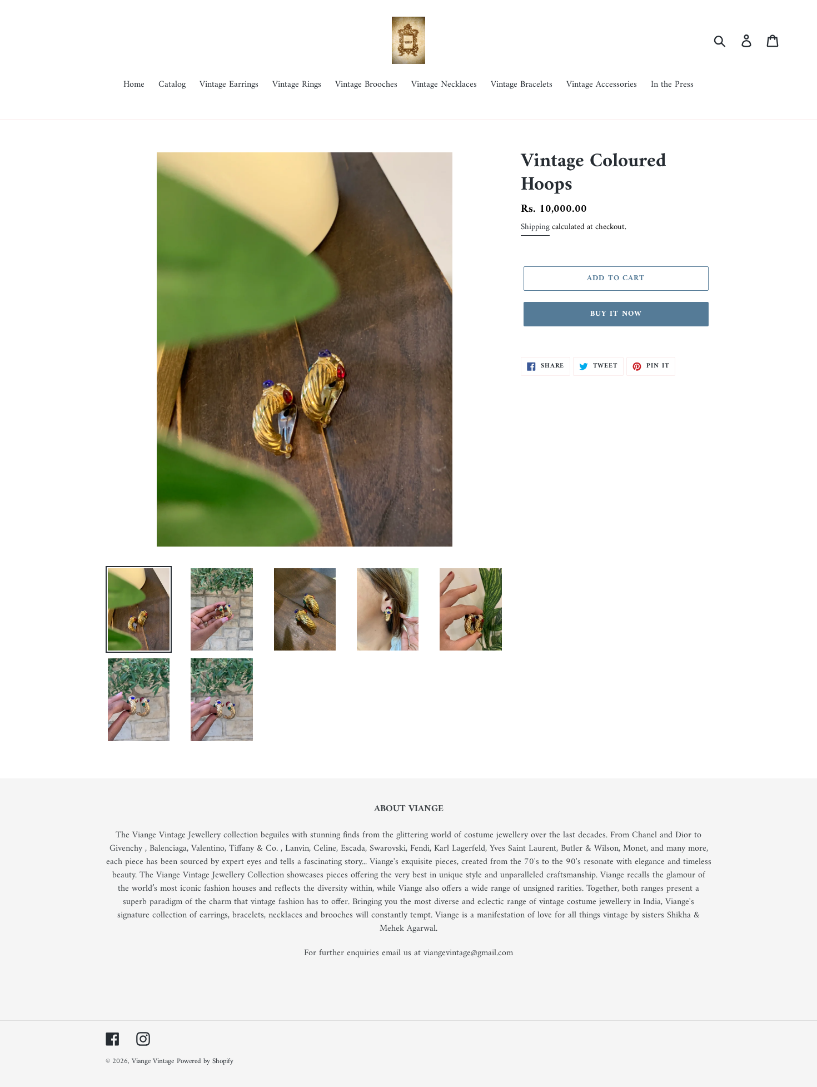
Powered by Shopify (205, 1061)
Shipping (535, 227)
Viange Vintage (153, 1061)
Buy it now (616, 314)
